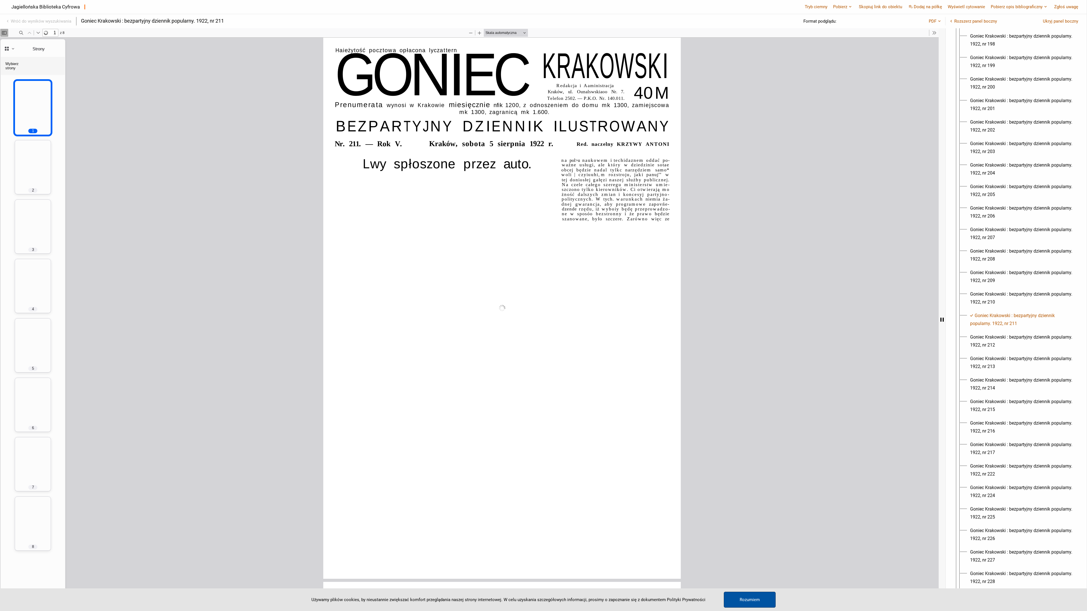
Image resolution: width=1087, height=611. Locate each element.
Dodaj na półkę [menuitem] (928, 6)
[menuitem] (1021, 40)
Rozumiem (750, 599)
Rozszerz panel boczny (975, 21)
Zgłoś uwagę (1066, 6)
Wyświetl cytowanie (966, 6)
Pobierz (840, 6)
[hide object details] (942, 319)
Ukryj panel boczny (1060, 21)
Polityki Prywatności (686, 599)
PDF (932, 21)
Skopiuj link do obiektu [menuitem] (880, 6)
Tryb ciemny (816, 6)
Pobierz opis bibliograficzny (1017, 6)
